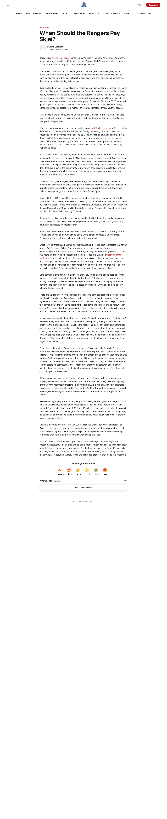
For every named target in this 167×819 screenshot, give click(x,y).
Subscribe (153, 5)
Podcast (66, 13)
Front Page (44, 27)
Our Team (140, 13)
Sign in (140, 5)
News (27, 13)
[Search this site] (7, 5)
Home (19, 13)
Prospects (115, 13)
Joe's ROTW (93, 13)
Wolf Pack (128, 13)
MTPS (105, 13)
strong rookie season (62, 58)
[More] (149, 13)
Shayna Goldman (55, 47)
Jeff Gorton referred (101, 128)
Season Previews (51, 13)
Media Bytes (79, 13)
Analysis (37, 13)
